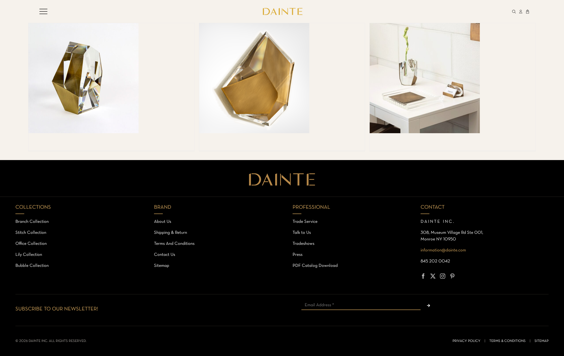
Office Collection (31, 244)
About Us (162, 222)
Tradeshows (303, 244)
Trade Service (305, 222)
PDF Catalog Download (315, 266)
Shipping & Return (170, 233)
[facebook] (423, 276)
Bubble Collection (32, 266)
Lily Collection (28, 255)
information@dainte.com (443, 250)
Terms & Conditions (507, 341)
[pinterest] (452, 276)
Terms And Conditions (174, 244)
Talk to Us (302, 233)
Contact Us (164, 255)
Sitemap (161, 266)
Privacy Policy (467, 341)
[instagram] (442, 276)
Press (297, 255)
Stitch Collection (30, 233)
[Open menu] (43, 11)
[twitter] (433, 276)
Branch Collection (32, 222)
